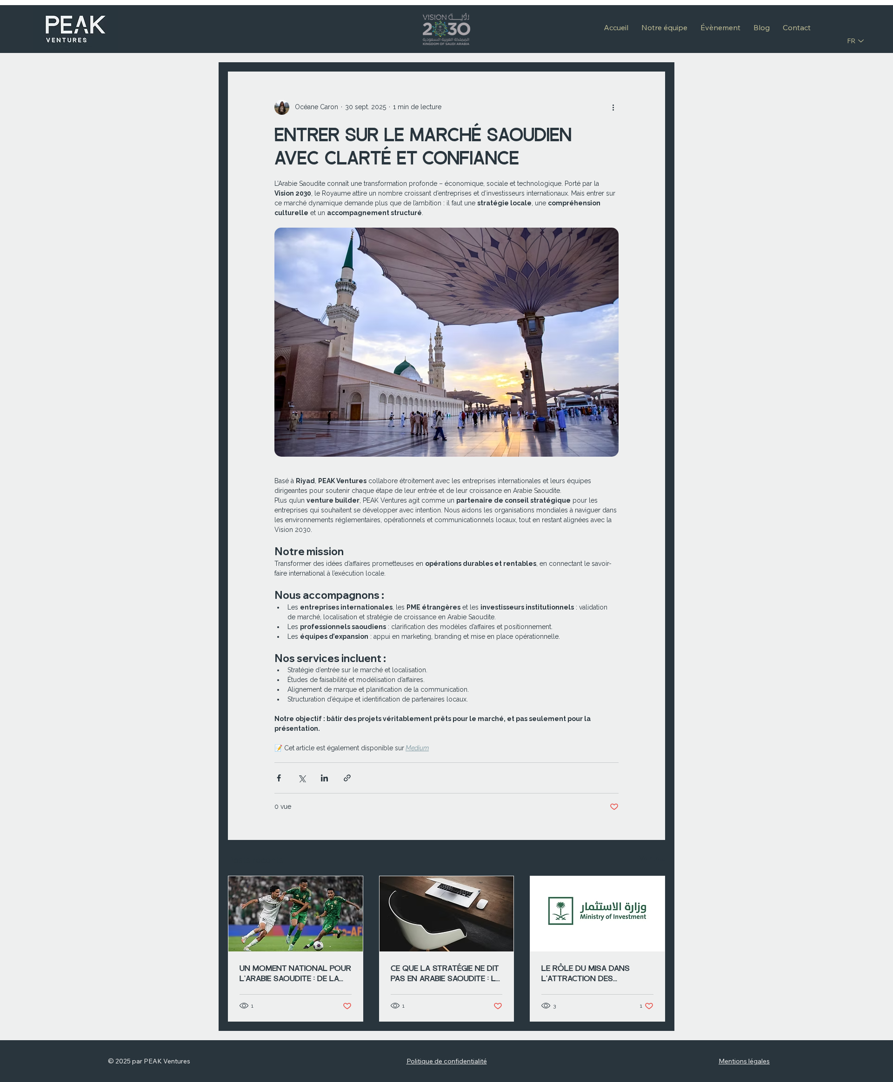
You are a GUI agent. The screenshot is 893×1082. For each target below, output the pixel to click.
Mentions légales (744, 1061)
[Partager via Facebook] (278, 778)
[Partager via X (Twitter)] (301, 778)
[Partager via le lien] (347, 778)
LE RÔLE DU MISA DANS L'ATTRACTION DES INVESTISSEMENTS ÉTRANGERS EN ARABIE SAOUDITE (585, 973)
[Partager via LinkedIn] (324, 778)
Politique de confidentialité (447, 1061)
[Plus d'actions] (613, 107)
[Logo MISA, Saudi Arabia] (597, 913)
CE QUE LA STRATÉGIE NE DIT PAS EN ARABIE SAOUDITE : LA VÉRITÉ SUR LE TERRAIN (446, 973)
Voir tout (652, 858)
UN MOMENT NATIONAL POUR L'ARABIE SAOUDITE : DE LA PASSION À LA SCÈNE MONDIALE (295, 973)
